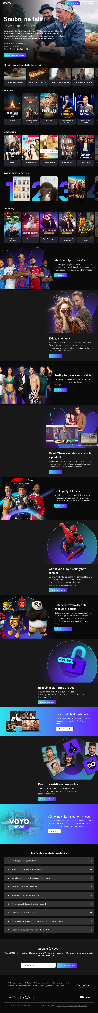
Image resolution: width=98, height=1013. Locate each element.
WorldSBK (85, 500)
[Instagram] (84, 986)
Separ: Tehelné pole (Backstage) (67, 239)
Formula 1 (81, 498)
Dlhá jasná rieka (67, 162)
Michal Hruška (15, 49)
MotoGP (66, 500)
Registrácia (74, 3)
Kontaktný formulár (46, 986)
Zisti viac (55, 356)
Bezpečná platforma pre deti (56, 687)
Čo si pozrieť (57, 983)
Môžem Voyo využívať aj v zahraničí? (25, 869)
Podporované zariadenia (42, 983)
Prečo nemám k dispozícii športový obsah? (27, 904)
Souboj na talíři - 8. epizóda (14, 82)
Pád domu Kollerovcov (12, 239)
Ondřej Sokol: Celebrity (85, 121)
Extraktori (12, 162)
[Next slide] (94, 78)
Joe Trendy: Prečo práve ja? (67, 121)
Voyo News (60, 986)
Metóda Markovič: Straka (85, 239)
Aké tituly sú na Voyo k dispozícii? (23, 895)
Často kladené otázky (15, 983)
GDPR (35, 986)
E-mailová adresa (28, 965)
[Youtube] (88, 986)
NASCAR (75, 500)
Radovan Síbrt (24, 49)
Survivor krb (12, 121)
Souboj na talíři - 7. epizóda (37, 82)
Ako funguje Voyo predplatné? (22, 861)
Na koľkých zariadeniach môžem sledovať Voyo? (29, 878)
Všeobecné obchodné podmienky (19, 986)
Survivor (49, 121)
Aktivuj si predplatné (58, 590)
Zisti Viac (61, 275)
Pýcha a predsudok (49, 162)
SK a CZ (12, 25)
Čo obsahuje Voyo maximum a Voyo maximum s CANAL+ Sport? (36, 921)
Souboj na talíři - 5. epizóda (83, 82)
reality (6, 25)
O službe (28, 983)
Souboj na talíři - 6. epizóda (60, 82)
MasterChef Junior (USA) (31, 121)
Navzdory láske (31, 162)
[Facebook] (79, 986)
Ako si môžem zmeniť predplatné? (23, 913)
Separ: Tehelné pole (49, 239)
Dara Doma (30, 239)
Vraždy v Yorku (85, 162)
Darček (67, 983)
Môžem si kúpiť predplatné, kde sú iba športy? (28, 930)
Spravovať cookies (14, 988)
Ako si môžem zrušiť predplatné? (23, 887)
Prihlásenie (89, 3)
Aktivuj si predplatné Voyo (15, 55)
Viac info (55, 38)
